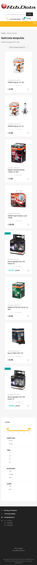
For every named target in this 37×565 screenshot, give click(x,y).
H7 (10, 459)
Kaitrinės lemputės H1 (14, 394)
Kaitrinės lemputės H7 (14, 80)
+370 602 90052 (14, 19)
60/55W (11, 474)
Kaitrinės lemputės (13, 259)
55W (10, 471)
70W (10, 477)
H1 (9, 452)
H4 (10, 456)
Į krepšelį (28, 89)
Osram (11, 443)
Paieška (29, 14)
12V (10, 486)
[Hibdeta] (18, 8)
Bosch (11, 440)
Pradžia (3, 33)
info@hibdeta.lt (9, 517)
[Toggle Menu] (34, 24)
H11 (10, 462)
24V (10, 489)
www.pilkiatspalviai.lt (18, 550)
